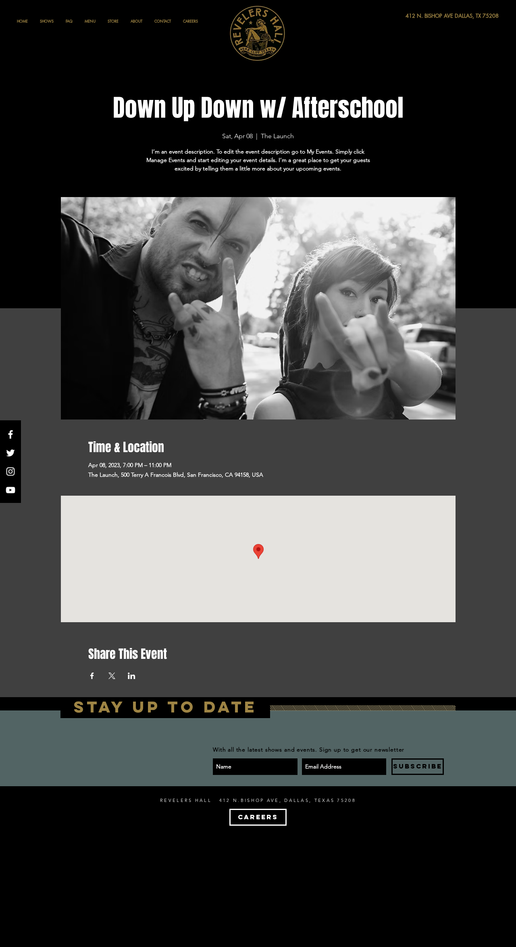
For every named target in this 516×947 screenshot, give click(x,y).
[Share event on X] (112, 676)
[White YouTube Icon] (10, 490)
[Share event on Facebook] (92, 676)
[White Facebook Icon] (10, 434)
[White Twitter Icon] (10, 453)
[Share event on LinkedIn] (131, 676)
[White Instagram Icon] (10, 471)
